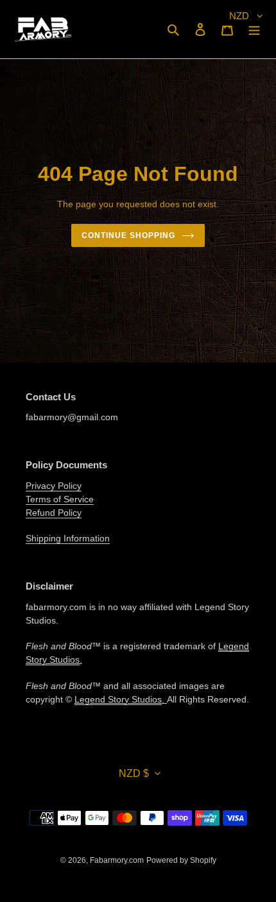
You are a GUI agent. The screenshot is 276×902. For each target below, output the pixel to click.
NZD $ (134, 773)
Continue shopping (128, 235)
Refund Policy (54, 512)
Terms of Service (60, 499)
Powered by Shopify (181, 860)
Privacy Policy (54, 486)
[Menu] (254, 29)
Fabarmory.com (117, 860)
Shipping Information (68, 538)
